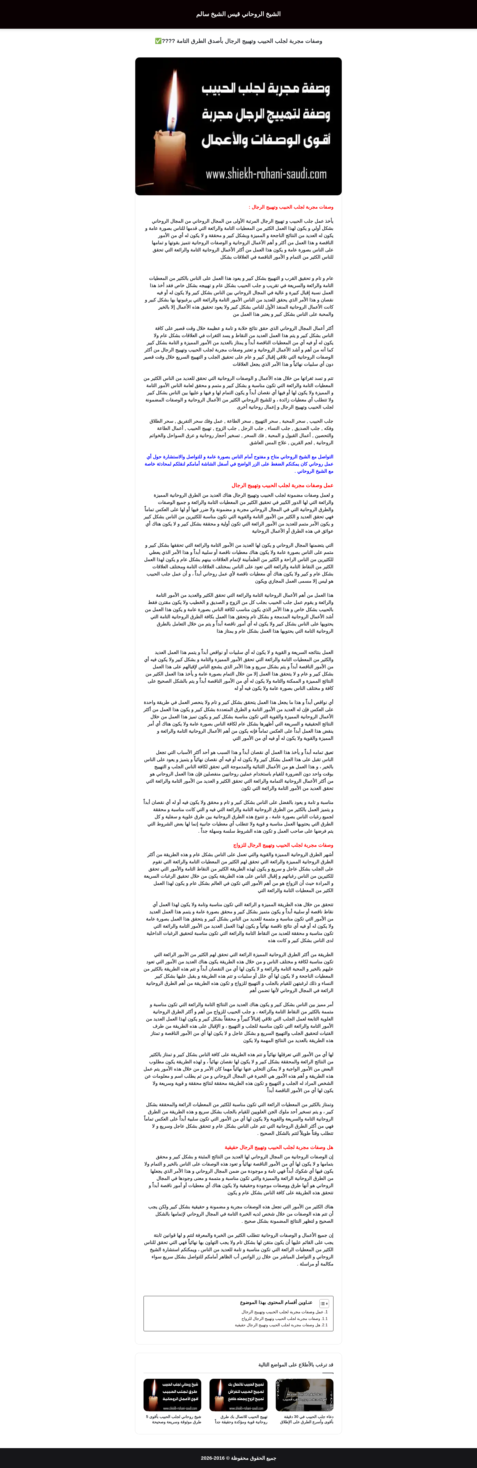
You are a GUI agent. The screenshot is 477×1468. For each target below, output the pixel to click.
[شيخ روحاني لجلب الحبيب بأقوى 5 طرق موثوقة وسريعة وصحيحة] (172, 1395)
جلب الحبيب (301, 221)
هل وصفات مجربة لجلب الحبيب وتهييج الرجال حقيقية (277, 1325)
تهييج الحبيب (199, 428)
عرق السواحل (181, 435)
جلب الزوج (226, 428)
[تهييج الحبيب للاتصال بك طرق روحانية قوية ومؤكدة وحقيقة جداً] (238, 1395)
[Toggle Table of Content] (321, 1303)
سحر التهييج (266, 421)
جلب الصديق (307, 428)
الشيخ (304, 456)
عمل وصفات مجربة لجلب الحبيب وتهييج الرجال (283, 1311)
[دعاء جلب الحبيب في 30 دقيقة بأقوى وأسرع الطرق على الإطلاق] (304, 1395)
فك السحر (254, 435)
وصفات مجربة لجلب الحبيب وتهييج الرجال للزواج (280, 1319)
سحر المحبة (293, 421)
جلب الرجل (252, 428)
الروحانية (241, 242)
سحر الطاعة (239, 421)
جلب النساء (279, 428)
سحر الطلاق (161, 421)
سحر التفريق (190, 421)
